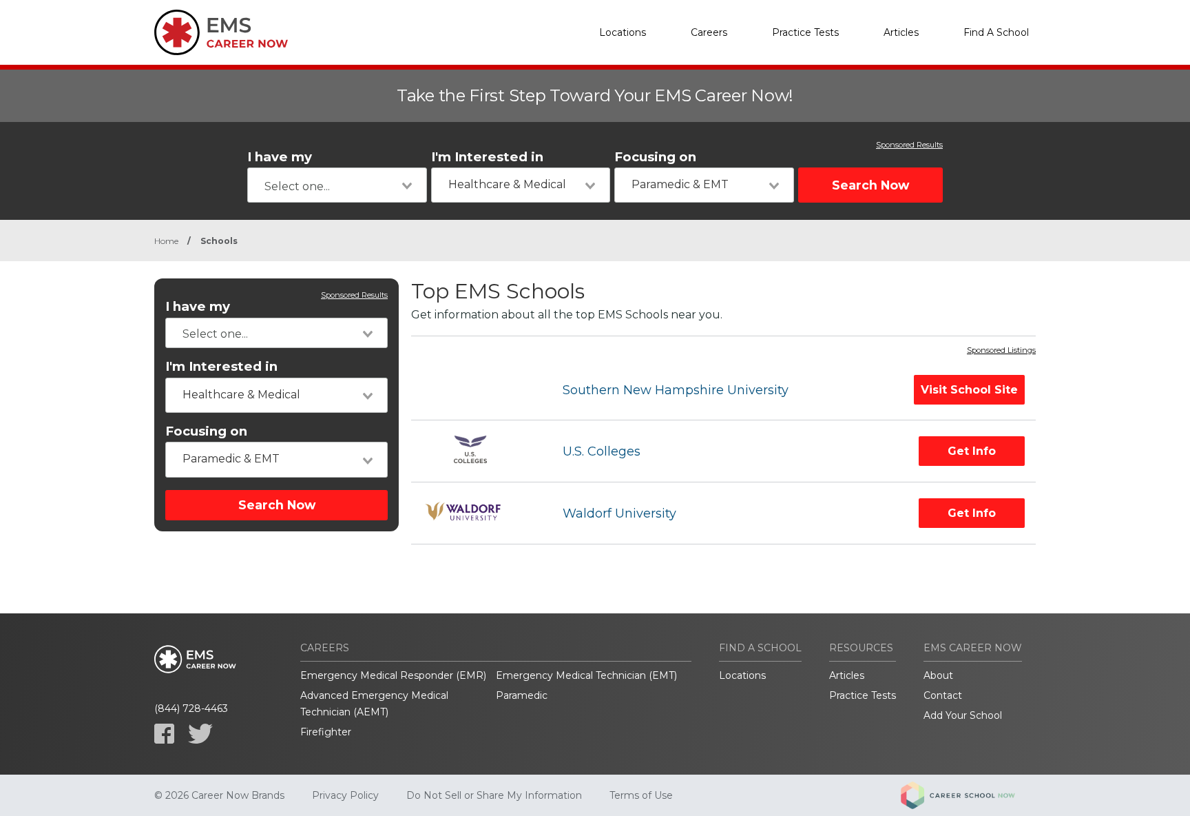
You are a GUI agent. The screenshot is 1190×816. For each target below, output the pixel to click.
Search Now (870, 185)
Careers (709, 32)
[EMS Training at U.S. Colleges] (474, 451)
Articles (901, 32)
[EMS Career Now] (223, 32)
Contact (942, 695)
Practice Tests (805, 32)
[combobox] (337, 185)
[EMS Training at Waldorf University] (475, 513)
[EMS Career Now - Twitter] (200, 734)
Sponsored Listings (1001, 350)
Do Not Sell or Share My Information (494, 795)
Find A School (996, 32)
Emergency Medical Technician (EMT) (586, 675)
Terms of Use (641, 795)
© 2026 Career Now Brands (219, 795)
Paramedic (521, 695)
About (938, 675)
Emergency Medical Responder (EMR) (393, 675)
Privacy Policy (345, 795)
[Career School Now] (968, 795)
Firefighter (325, 732)
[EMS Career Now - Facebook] (164, 734)
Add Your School (962, 715)
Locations (622, 32)
